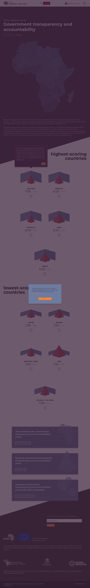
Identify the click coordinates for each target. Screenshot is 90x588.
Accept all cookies (45, 298)
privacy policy (36, 293)
